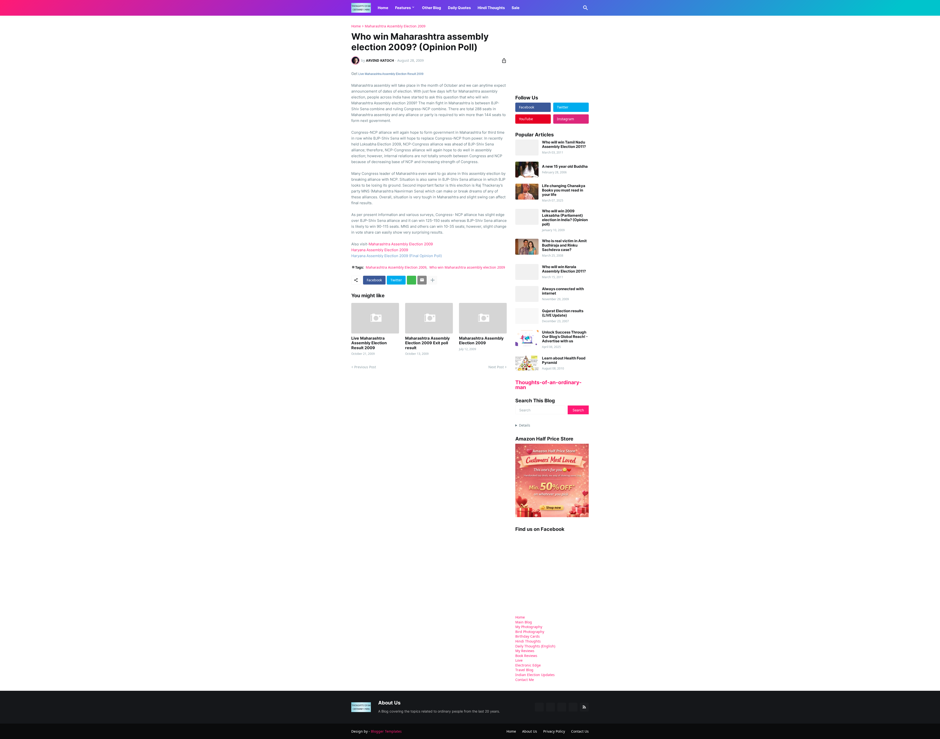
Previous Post (365, 367)
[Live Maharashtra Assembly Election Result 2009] (375, 318)
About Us (529, 731)
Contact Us (580, 731)
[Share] (502, 60)
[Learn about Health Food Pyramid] (527, 363)
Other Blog (431, 7)
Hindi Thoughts (491, 7)
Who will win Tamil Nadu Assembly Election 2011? (564, 144)
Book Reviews (526, 655)
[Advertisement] (552, 54)
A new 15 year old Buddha (565, 166)
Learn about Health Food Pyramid (564, 360)
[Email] (422, 280)
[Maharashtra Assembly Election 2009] (483, 318)
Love (519, 660)
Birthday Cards (527, 636)
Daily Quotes (459, 7)
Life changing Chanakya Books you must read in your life (563, 190)
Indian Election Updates (535, 674)
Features (403, 7)
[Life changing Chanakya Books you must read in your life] (527, 192)
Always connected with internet (563, 291)
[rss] (584, 707)
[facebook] (539, 707)
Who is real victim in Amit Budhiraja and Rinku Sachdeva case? (564, 245)
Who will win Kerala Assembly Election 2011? (564, 269)
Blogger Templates (386, 731)
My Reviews (524, 650)
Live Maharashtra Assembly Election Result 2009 (390, 74)
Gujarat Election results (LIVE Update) (562, 313)
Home (383, 7)
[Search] (584, 8)
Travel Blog (524, 669)
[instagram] (573, 707)
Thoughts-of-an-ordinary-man (548, 384)
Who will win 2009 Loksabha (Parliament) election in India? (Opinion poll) (565, 217)
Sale (515, 7)
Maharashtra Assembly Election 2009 (395, 26)
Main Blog (523, 622)
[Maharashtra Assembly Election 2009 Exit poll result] (429, 318)
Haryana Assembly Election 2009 (379, 250)
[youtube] (561, 707)
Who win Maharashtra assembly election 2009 (467, 267)
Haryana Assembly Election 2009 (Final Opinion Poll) (396, 255)
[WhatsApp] (411, 280)
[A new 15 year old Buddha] (527, 170)
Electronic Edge (528, 665)
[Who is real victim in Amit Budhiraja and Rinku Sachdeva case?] (527, 247)
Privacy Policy (554, 731)
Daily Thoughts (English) (535, 646)
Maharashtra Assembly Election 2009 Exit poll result (427, 343)
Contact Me (524, 679)
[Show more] (432, 280)
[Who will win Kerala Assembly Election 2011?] (527, 272)
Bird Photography (529, 631)
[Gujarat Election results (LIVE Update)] (527, 316)
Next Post (496, 367)
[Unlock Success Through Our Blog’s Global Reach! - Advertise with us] (527, 338)
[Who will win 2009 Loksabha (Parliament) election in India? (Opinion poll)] (527, 217)
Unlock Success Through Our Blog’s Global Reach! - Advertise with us (565, 336)
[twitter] (550, 707)
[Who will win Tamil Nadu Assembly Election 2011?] (527, 147)
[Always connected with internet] (527, 294)
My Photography (528, 626)
